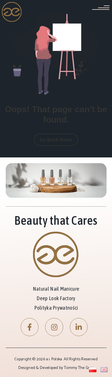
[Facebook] (30, 327)
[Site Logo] (12, 11)
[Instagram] (54, 327)
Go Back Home (56, 139)
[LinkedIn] (79, 327)
